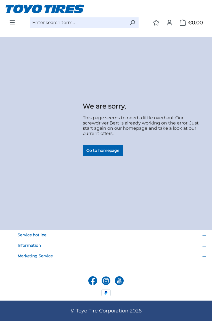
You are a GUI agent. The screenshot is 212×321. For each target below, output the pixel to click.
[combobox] (78, 22)
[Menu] (12, 22)
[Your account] (169, 23)
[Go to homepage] (106, 8)
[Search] (132, 22)
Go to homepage (102, 150)
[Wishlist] (156, 23)
